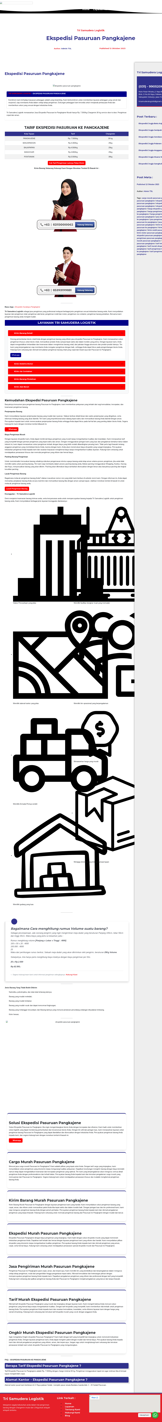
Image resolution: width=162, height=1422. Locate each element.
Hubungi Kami (141, 9)
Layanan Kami (101, 9)
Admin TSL (66, 48)
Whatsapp (16, 355)
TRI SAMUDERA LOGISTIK (19, 93)
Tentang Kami (121, 9)
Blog (156, 9)
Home (86, 9)
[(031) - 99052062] (142, 81)
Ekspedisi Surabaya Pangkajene (27, 307)
